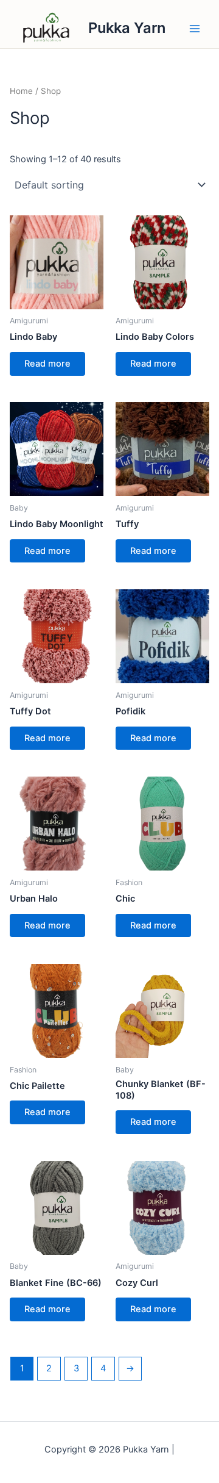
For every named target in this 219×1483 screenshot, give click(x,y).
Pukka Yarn (126, 28)
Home (21, 91)
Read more (47, 363)
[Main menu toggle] (194, 28)
